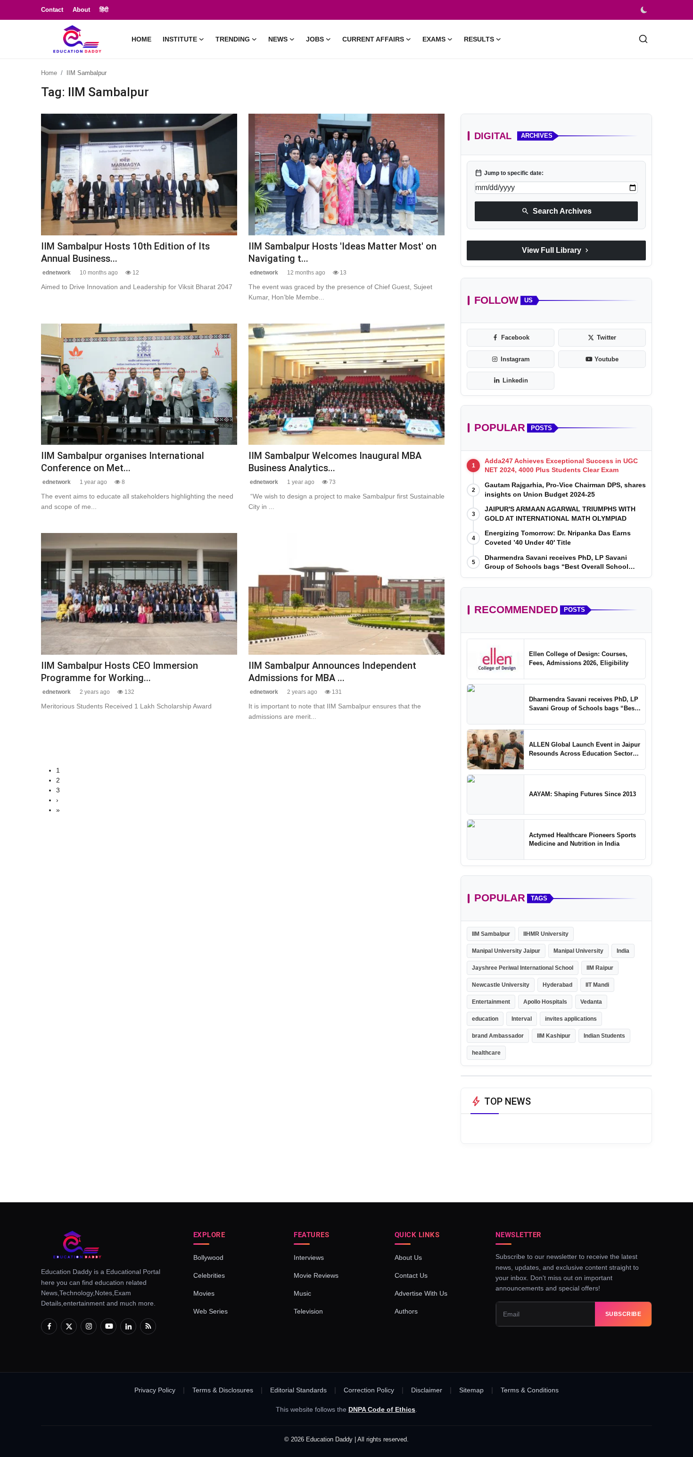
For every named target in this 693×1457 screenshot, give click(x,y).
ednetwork (56, 272)
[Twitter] (69, 1326)
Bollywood (208, 1257)
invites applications (571, 1019)
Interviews (309, 1257)
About (81, 9)
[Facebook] (49, 1326)
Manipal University (578, 951)
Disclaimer (426, 1390)
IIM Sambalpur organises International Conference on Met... (122, 462)
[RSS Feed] (148, 1326)
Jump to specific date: (509, 173)
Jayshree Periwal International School (522, 968)
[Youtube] (108, 1326)
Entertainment (491, 1002)
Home (141, 39)
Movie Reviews (316, 1275)
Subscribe (623, 1314)
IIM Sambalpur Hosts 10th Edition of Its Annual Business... (125, 252)
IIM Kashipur (553, 1035)
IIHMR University (546, 934)
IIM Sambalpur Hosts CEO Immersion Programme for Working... (119, 671)
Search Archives (556, 211)
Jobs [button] (315, 39)
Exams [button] (434, 39)
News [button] (278, 39)
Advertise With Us (421, 1293)
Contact (52, 9)
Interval (522, 1019)
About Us (408, 1257)
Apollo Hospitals (545, 1002)
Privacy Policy (154, 1390)
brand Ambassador (498, 1035)
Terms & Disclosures (222, 1390)
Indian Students (604, 1035)
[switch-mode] (645, 10)
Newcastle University (500, 985)
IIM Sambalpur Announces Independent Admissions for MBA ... (332, 671)
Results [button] (479, 39)
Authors (406, 1311)
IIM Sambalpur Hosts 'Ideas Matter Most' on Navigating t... (342, 252)
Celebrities (209, 1275)
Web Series (210, 1311)
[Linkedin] (128, 1326)
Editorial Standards (298, 1390)
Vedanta (591, 1002)
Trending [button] (232, 39)
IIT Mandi (597, 985)
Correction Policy (369, 1390)
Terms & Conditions (530, 1390)
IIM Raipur (599, 968)
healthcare (486, 1052)
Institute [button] (180, 39)
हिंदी (103, 9)
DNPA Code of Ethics (381, 1409)
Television (308, 1311)
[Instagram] (89, 1326)
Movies (203, 1293)
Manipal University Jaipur (506, 951)
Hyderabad (557, 985)
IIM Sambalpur (491, 934)
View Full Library (556, 250)
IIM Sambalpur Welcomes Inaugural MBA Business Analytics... (334, 462)
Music (302, 1293)
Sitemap (471, 1390)
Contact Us (411, 1275)
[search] (643, 39)
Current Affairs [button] (373, 39)
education (485, 1019)
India (623, 951)
